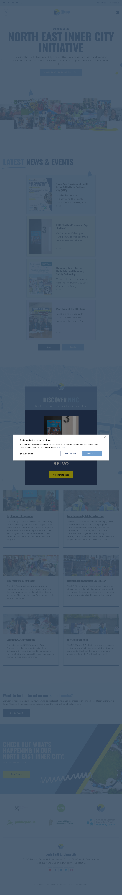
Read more (61, 447)
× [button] (105, 437)
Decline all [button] (70, 453)
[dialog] (61, 447)
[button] (26, 453)
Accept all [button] (92, 453)
